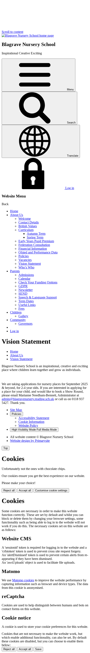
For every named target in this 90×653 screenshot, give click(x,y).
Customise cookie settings (51, 490)
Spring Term (35, 237)
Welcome (24, 218)
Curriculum (25, 230)
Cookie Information (31, 421)
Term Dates (26, 301)
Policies (23, 256)
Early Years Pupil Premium (36, 241)
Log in (14, 331)
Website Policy (28, 425)
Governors (25, 323)
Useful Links (27, 305)
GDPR (23, 286)
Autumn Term (36, 233)
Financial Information (32, 248)
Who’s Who (26, 267)
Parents (15, 271)
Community (18, 320)
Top (5, 448)
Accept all (25, 490)
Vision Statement (29, 263)
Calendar (24, 278)
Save (38, 649)
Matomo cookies (23, 580)
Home (14, 211)
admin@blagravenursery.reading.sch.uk (28, 399)
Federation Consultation (34, 245)
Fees (21, 308)
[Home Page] (28, 35)
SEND (22, 293)
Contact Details (28, 222)
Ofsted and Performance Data (38, 252)
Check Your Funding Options (37, 282)
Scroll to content (12, 32)
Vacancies (25, 260)
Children (16, 312)
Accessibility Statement (33, 418)
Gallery (23, 316)
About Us (16, 215)
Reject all (9, 490)
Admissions (26, 275)
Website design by (30, 440)
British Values (27, 226)
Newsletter (25, 290)
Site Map (16, 410)
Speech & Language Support (37, 297)
